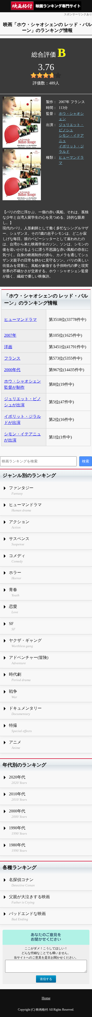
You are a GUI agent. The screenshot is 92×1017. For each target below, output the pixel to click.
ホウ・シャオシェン (71, 116)
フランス (12, 358)
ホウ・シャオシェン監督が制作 (22, 384)
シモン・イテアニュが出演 (22, 437)
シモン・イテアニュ (71, 138)
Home (46, 998)
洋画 (8, 347)
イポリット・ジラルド (71, 149)
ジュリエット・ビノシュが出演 (22, 402)
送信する (46, 979)
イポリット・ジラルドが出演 (22, 419)
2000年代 (12, 370)
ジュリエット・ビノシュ (71, 127)
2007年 (10, 335)
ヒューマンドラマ (71, 160)
